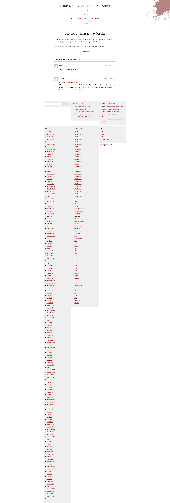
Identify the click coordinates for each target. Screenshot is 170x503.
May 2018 (49, 166)
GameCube (77, 228)
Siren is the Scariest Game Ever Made (84, 111)
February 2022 (50, 147)
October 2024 (50, 134)
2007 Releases (77, 174)
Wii (75, 293)
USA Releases (77, 288)
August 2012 (50, 238)
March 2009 (50, 332)
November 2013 (51, 208)
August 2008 (50, 350)
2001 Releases (77, 159)
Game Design (82, 18)
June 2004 (49, 474)
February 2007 (50, 394)
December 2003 (51, 489)
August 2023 (50, 142)
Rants (75, 270)
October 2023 (50, 139)
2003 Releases (77, 164)
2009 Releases (77, 179)
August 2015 (50, 196)
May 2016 (49, 176)
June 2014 (49, 206)
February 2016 (50, 184)
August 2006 (50, 409)
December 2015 (51, 186)
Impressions (77, 233)
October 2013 (50, 211)
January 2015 (50, 199)
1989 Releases (77, 134)
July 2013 (49, 218)
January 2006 (50, 427)
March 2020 (50, 154)
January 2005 (50, 456)
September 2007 (51, 377)
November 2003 (51, 491)
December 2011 (51, 253)
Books (76, 206)
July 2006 (49, 412)
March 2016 (50, 181)
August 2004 (50, 469)
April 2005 (49, 449)
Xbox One (77, 300)
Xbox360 (76, 303)
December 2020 (51, 149)
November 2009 (51, 313)
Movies (76, 246)
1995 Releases (77, 144)
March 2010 (50, 303)
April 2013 (49, 226)
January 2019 (50, 161)
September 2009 (51, 318)
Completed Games (79, 208)
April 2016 (49, 179)
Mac (75, 241)
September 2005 (51, 437)
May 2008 (49, 357)
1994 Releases (77, 142)
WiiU (75, 295)
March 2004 (50, 481)
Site (75, 280)
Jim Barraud (111, 145)
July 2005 (49, 442)
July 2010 (49, 293)
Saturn (76, 275)
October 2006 (50, 404)
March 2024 (50, 137)
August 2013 (50, 216)
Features (90, 18)
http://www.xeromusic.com (68, 82)
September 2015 (51, 194)
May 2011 (49, 268)
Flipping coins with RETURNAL (82, 116)
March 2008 (50, 362)
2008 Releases (77, 176)
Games (76, 231)
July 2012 (49, 241)
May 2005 (49, 446)
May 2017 (49, 169)
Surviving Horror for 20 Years (82, 114)
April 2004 (49, 479)
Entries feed (105, 134)
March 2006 (50, 422)
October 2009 (50, 315)
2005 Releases (77, 169)
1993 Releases (77, 139)
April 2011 (49, 270)
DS (75, 218)
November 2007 (51, 372)
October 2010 (50, 285)
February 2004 (50, 484)
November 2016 (51, 174)
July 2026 (49, 132)
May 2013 (49, 223)
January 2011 (50, 278)
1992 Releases (77, 137)
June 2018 (49, 164)
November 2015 (51, 189)
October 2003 (50, 494)
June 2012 (49, 243)
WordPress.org (106, 139)
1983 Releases (77, 132)
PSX (75, 268)
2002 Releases (77, 161)
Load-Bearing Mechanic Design (82, 106)
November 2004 (51, 461)
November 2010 (51, 283)
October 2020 (50, 151)
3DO (75, 199)
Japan (75, 236)
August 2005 (50, 439)
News (75, 253)
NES (75, 251)
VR (75, 290)
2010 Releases (77, 181)
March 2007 (50, 392)
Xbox (75, 298)
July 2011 (49, 263)
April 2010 (49, 300)
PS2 (75, 258)
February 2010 (50, 305)
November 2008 (51, 342)
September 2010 (51, 288)
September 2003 (51, 496)
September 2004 (51, 466)
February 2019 (50, 159)
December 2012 (51, 231)
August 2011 (50, 261)
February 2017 (50, 171)
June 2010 (49, 295)
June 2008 (49, 355)
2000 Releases (77, 156)
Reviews (73, 18)
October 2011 (50, 256)
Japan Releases (78, 238)
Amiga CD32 (77, 201)
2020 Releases (77, 196)
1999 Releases (77, 154)
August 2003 (50, 499)
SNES (76, 283)
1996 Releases (77, 147)
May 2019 (49, 156)
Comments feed (106, 137)
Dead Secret (77, 213)
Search (97, 18)
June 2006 (49, 414)
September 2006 (51, 407)
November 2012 (51, 233)
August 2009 (50, 320)
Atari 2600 (77, 204)
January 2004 (50, 486)
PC (75, 256)
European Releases (79, 221)
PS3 (75, 261)
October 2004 (50, 464)
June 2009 (49, 325)
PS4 (75, 263)
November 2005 (51, 432)
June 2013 (49, 221)
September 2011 (51, 258)
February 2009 (50, 335)
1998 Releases (77, 151)
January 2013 (50, 228)
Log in (104, 132)
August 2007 (50, 380)
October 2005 (50, 434)
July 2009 (49, 323)
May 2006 (49, 417)
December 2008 (51, 340)
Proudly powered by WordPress (107, 144)
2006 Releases (77, 171)
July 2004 (49, 471)
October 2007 (50, 375)
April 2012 (49, 246)
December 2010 (51, 280)
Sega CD (76, 278)
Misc (87, 51)
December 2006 (51, 399)
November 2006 (51, 402)
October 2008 (50, 345)
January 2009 (50, 337)
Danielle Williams (106, 114)
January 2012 (50, 251)
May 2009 (49, 327)
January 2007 (50, 397)
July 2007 (49, 382)
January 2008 (50, 367)
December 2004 (51, 459)
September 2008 (51, 347)
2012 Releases (77, 186)
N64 (75, 248)
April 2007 (49, 389)
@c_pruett (85, 14)
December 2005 (51, 429)
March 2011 (50, 273)
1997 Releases (77, 149)
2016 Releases (77, 194)
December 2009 (51, 310)
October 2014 (50, 201)
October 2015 (50, 191)
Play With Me (96, 39)
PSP (75, 266)
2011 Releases (77, 184)
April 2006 (49, 419)
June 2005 (49, 444)
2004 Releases (77, 166)
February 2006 (50, 424)
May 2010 (49, 298)
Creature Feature (78, 211)
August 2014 (50, 204)
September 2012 (51, 236)
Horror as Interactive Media (85, 33)
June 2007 (49, 385)
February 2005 (50, 454)
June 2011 (49, 266)
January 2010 (50, 308)
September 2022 (51, 144)
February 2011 (50, 275)
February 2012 (50, 248)
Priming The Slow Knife (80, 109)
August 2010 (50, 290)
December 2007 (51, 370)
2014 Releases (77, 189)
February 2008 (50, 365)
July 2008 (49, 352)
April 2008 (49, 360)
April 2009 (49, 330)
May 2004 (49, 476)
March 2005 (50, 451)
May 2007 (49, 387)
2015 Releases (77, 191)
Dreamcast (77, 216)
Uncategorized (78, 285)
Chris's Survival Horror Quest (85, 6)
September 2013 (51, 213)
